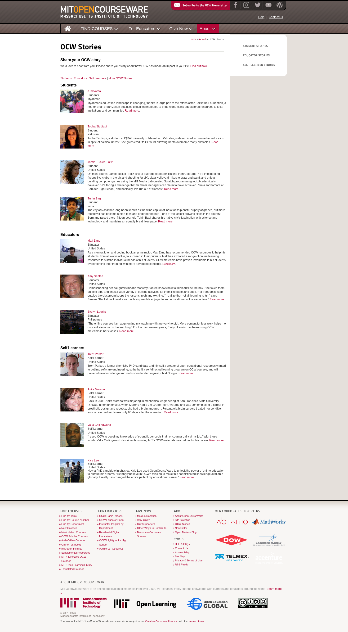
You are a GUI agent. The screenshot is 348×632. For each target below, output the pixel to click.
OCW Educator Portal (111, 520)
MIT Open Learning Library (76, 565)
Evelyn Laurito (97, 311)
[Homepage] (67, 28)
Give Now (178, 28)
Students (66, 78)
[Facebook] (235, 8)
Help (261, 17)
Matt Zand (94, 240)
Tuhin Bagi (95, 198)
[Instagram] (246, 8)
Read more (132, 110)
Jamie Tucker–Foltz (100, 162)
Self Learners (97, 78)
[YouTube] (268, 8)
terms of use (196, 621)
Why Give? (143, 520)
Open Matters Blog (185, 532)
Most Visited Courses (73, 532)
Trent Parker (95, 354)
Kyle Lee (93, 460)
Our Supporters (146, 524)
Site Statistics (182, 520)
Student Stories (255, 45)
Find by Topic (69, 516)
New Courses (69, 528)
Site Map (180, 556)
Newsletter (181, 528)
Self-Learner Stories (259, 64)
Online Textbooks (71, 544)
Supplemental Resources (75, 552)
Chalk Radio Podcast (111, 516)
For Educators (142, 28)
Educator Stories (256, 55)
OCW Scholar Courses (74, 536)
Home (193, 39)
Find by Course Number (75, 520)
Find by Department (72, 524)
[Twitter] (257, 8)
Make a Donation (146, 516)
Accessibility (182, 552)
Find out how (198, 66)
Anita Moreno (96, 389)
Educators (80, 78)
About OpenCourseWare (189, 516)
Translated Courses (72, 569)
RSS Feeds (181, 564)
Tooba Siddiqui (97, 126)
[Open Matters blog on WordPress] (279, 8)
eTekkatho (94, 91)
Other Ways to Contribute (151, 528)
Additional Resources (111, 548)
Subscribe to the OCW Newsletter (205, 5)
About (205, 28)
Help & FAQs (182, 544)
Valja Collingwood (99, 425)
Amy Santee (95, 276)
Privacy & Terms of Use (188, 560)
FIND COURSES (96, 28)
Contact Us (276, 17)
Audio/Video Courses (73, 540)
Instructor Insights (71, 548)
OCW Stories (182, 524)
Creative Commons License (161, 621)
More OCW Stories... (121, 78)
